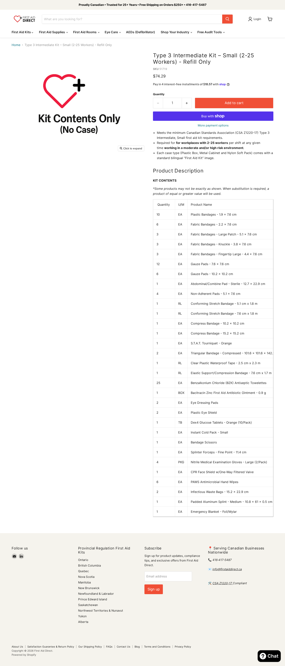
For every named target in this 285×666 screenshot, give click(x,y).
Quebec (83, 571)
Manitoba (84, 582)
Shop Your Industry (175, 32)
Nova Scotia (86, 577)
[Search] (227, 19)
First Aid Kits (22, 32)
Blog (137, 646)
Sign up (154, 589)
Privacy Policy (183, 646)
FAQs (109, 646)
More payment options (213, 125)
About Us (17, 646)
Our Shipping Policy (90, 646)
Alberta (83, 622)
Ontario (83, 560)
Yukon (82, 616)
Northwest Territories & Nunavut (100, 610)
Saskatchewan (88, 605)
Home (16, 45)
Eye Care (112, 32)
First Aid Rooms (85, 32)
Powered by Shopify (24, 654)
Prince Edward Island (92, 599)
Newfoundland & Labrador (96, 593)
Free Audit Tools (210, 32)
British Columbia (89, 565)
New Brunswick (88, 588)
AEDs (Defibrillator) (140, 32)
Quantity (158, 94)
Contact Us (123, 646)
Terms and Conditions (157, 646)
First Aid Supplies (52, 32)
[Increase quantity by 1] (187, 103)
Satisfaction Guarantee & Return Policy (50, 646)
